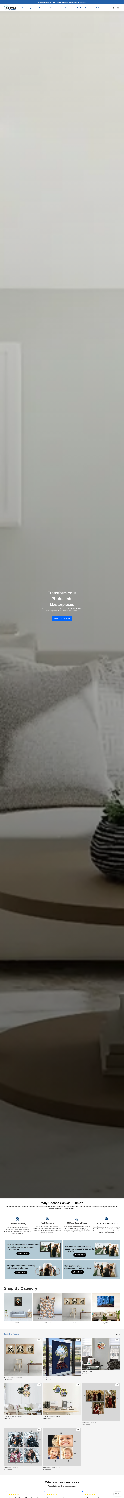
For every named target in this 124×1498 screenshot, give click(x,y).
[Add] (117, 1366)
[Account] (114, 8)
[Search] (110, 8)
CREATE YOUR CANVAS (62, 619)
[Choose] (39, 1373)
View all (117, 1334)
